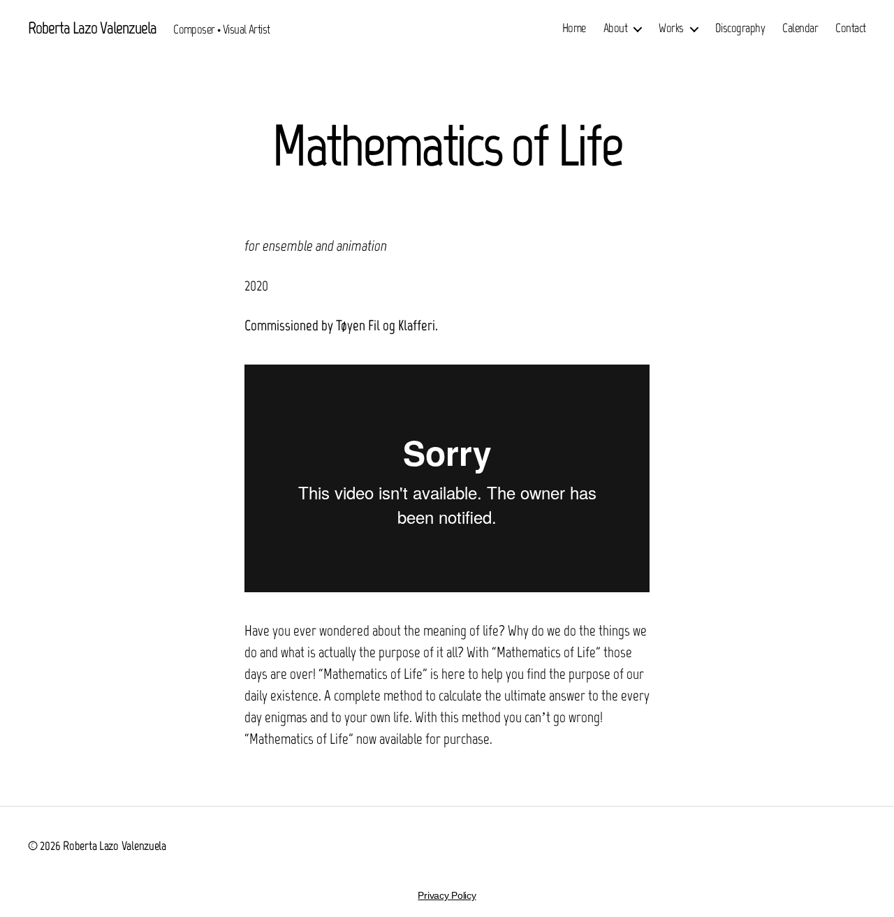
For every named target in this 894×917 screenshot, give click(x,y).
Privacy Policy (447, 895)
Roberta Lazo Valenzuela (92, 28)
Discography (740, 28)
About (615, 28)
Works (671, 28)
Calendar (800, 28)
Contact (850, 28)
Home (574, 28)
